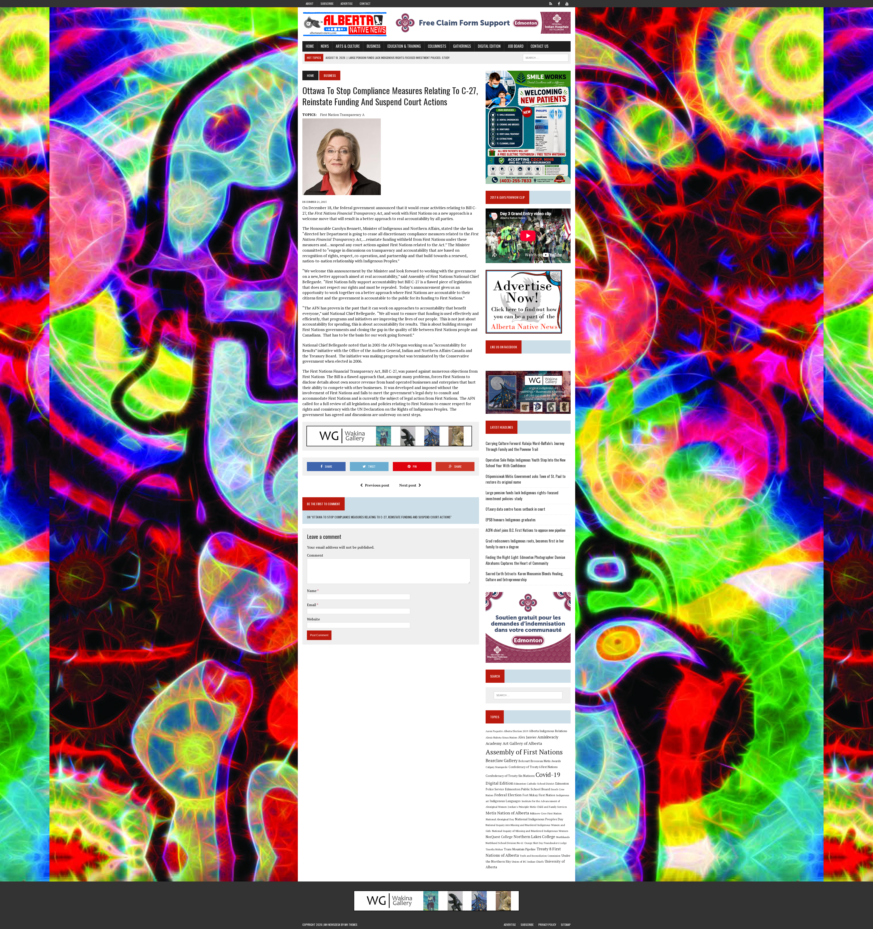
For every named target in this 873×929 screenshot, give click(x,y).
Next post (407, 485)
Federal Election (508, 794)
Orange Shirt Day (533, 843)
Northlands (563, 837)
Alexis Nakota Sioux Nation (501, 737)
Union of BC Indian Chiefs (528, 861)
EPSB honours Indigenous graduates (511, 519)
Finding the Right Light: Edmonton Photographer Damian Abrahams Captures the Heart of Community (525, 560)
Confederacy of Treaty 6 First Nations (533, 767)
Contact (365, 3)
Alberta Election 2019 (516, 731)
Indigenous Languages (505, 801)
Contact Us (539, 46)
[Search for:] (528, 695)
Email (312, 604)
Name (312, 590)
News (325, 46)
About (310, 3)
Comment (315, 555)
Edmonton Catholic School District (534, 783)
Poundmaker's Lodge (555, 843)
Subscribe (327, 3)
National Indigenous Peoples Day (539, 819)
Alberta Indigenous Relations (548, 731)
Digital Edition (489, 46)
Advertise (347, 3)
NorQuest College (499, 837)
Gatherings (462, 46)
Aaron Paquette (494, 731)
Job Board (516, 46)
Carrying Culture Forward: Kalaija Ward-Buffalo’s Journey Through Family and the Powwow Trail (525, 446)
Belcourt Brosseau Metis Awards (539, 761)
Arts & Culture (348, 46)
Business (373, 46)
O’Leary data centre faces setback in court (515, 509)
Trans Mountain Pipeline (520, 849)
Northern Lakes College (534, 836)
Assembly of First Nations (524, 752)
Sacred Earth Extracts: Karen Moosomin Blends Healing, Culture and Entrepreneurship (524, 576)
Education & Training (404, 46)
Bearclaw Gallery (501, 760)
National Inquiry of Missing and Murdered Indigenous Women (530, 831)
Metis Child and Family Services (548, 806)
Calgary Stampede (497, 767)
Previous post (377, 485)
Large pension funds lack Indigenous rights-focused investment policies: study (522, 495)
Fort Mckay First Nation (538, 795)
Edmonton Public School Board (527, 789)
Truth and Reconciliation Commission (540, 855)
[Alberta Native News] (344, 24)
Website (313, 619)
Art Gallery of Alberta (522, 743)
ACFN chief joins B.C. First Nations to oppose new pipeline (525, 530)
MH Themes (350, 924)
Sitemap (566, 924)
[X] (550, 3)
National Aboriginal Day (500, 819)
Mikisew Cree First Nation (546, 813)
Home (310, 46)
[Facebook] (558, 3)
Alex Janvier (527, 737)
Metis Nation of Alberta (507, 813)
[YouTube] (567, 3)
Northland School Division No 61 (504, 843)
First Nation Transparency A (342, 114)
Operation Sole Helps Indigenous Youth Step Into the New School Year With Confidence (525, 463)
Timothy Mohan (494, 849)
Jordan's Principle (518, 806)
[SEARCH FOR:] (545, 57)
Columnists (437, 46)
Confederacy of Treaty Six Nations (510, 775)
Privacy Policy (547, 924)
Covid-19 (548, 775)
